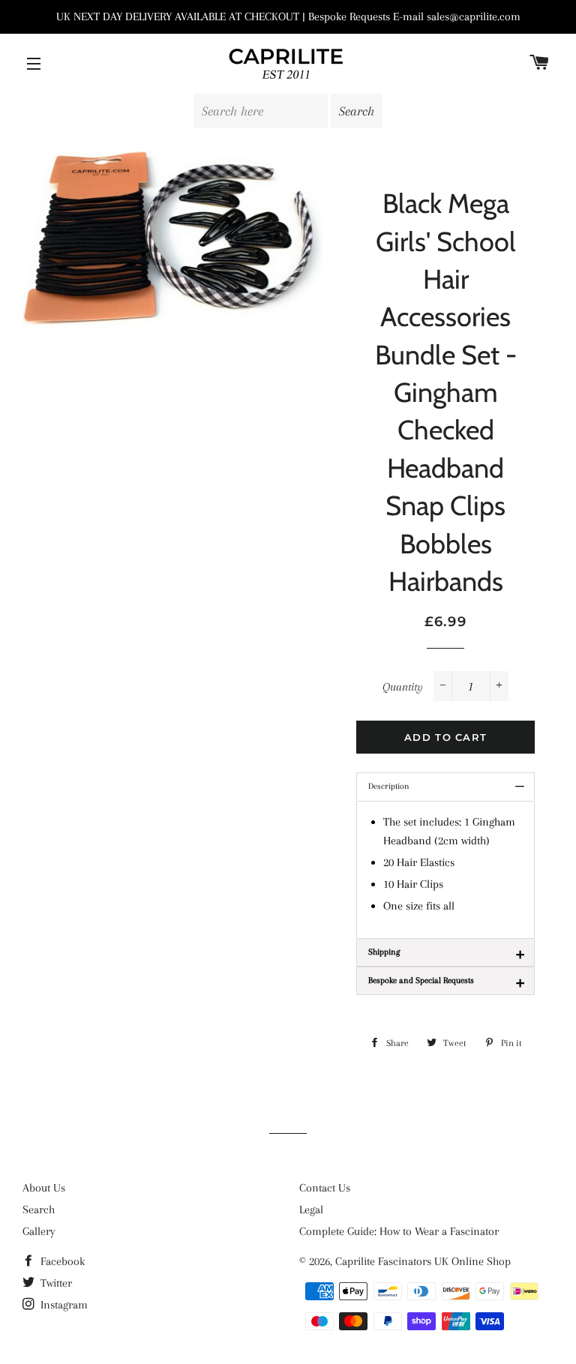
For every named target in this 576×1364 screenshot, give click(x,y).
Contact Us (324, 1188)
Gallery (39, 1231)
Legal (311, 1209)
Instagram (63, 1305)
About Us (43, 1188)
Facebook (61, 1261)
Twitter (55, 1283)
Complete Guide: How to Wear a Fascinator (399, 1231)
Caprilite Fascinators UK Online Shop (423, 1261)
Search (38, 1209)
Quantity (402, 687)
